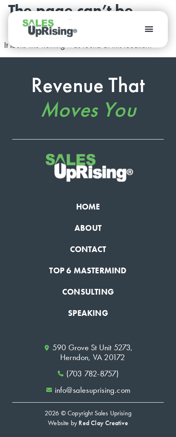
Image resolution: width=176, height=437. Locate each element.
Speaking (88, 313)
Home (88, 207)
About (88, 228)
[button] (149, 28)
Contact (88, 249)
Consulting (88, 292)
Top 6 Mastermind (87, 270)
